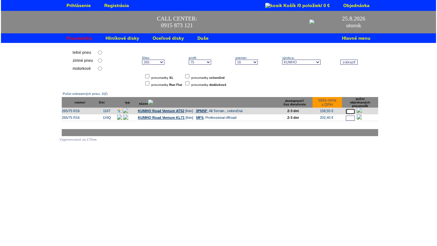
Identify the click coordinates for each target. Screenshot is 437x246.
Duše (203, 38)
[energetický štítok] (131, 112)
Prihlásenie (79, 5)
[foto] (165, 111)
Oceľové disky (168, 38)
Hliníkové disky (122, 38)
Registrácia (116, 5)
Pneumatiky (79, 38)
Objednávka (356, 5)
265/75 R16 (71, 111)
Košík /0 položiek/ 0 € (306, 5)
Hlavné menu (356, 38)
